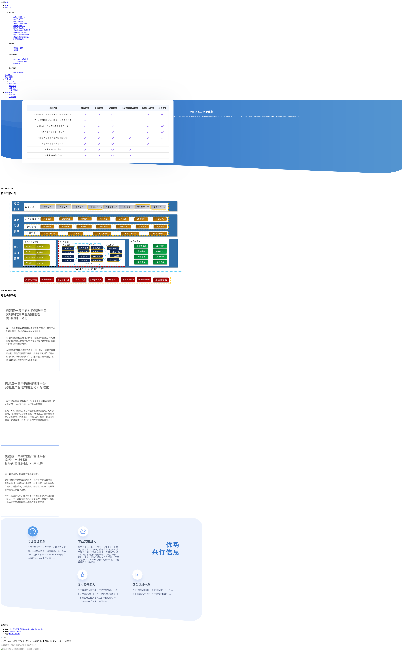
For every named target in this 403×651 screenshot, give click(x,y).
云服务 (15, 50)
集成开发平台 (18, 19)
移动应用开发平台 (20, 24)
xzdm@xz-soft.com (15, 631)
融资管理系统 (18, 39)
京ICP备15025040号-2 (35, 649)
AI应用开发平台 (19, 17)
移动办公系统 (18, 28)
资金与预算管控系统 (21, 37)
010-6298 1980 (14, 634)
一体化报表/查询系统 (21, 35)
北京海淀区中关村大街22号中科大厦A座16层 (26, 629)
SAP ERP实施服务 (20, 61)
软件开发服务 (18, 72)
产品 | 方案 (9, 8)
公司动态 (8, 75)
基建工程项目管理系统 (21, 30)
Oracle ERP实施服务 (20, 59)
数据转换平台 (18, 21)
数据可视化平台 (19, 26)
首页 (6, 5)
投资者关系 (9, 77)
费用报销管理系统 (20, 32)
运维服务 (16, 63)
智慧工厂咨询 (18, 48)
